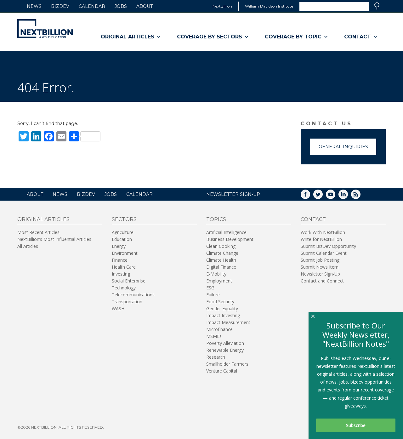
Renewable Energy (225, 350)
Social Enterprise (128, 281)
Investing (121, 274)
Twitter (322, 196)
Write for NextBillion (321, 239)
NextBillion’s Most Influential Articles (54, 239)
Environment (125, 253)
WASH (118, 308)
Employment (219, 281)
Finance (120, 260)
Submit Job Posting (320, 260)
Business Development (229, 239)
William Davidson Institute (269, 6)
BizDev (60, 6)
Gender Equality (222, 308)
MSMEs (214, 336)
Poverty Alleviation (225, 343)
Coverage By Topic (293, 37)
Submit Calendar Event (324, 253)
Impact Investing (223, 315)
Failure (213, 295)
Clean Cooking (221, 246)
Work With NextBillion (323, 232)
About (144, 6)
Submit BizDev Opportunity (328, 246)
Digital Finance (221, 267)
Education (122, 239)
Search (376, 6)
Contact (357, 37)
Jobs (121, 6)
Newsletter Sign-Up (320, 274)
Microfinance (219, 329)
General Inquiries (343, 147)
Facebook (309, 196)
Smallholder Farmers (227, 364)
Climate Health (221, 260)
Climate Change (222, 253)
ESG (210, 288)
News (34, 6)
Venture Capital (221, 371)
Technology (124, 288)
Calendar (92, 6)
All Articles (27, 246)
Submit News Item (319, 267)
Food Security (220, 302)
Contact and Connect (322, 281)
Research (215, 357)
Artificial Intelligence (226, 232)
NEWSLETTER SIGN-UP (233, 194)
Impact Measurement (228, 322)
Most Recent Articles (38, 232)
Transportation (127, 302)
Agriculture (122, 232)
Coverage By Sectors (209, 37)
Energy (119, 246)
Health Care (124, 267)
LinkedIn (347, 196)
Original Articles (127, 37)
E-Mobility (216, 274)
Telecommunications (133, 295)
